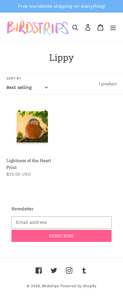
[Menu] (113, 27)
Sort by (13, 78)
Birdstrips (50, 286)
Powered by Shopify (78, 286)
